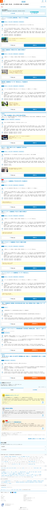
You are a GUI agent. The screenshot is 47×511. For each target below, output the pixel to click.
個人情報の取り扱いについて (9, 504)
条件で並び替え (43, 6)
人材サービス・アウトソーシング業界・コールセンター (30, 474)
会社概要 (25, 495)
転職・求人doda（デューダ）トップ (5, 489)
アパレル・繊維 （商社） (5, 461)
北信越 (12, 489)
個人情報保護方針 (8, 505)
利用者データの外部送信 (27, 500)
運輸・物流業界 (10, 475)
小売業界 (40, 474)
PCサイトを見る (3, 500)
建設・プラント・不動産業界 (25, 473)
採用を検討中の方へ (27, 499)
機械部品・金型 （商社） (26, 456)
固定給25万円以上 (4, 487)
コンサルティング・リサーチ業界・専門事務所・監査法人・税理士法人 (11, 474)
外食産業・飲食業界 (4, 475)
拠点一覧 (2, 496)
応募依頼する (34, 324)
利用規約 (25, 496)
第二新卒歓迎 (3, 449)
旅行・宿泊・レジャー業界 (32, 475)
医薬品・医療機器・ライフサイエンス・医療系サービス (9, 473)
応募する (35, 45)
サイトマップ (3, 499)
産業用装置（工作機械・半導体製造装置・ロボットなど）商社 (13, 456)
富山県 (15, 489)
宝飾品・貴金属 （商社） (32, 461)
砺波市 (17, 489)
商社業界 (3, 446)
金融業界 (19, 473)
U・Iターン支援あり (9, 483)
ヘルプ (2, 495)
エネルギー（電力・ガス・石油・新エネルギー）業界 (20, 475)
